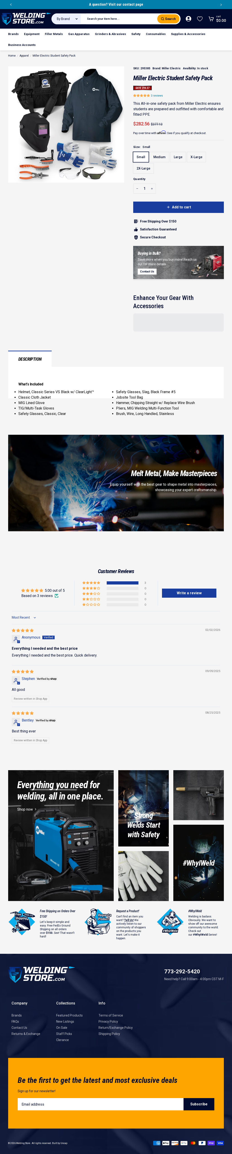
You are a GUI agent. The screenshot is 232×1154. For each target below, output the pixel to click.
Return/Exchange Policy (116, 1027)
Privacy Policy (108, 1021)
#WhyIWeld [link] (198, 862)
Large (178, 157)
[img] (23, 630)
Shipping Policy (109, 1034)
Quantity (139, 179)
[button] (142, 95)
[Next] (221, 4)
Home (12, 55)
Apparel (24, 55)
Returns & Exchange (26, 1034)
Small (141, 157)
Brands (17, 1015)
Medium (159, 157)
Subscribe (199, 1104)
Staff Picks (64, 1034)
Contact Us (19, 1027)
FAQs (15, 1021)
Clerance (62, 1040)
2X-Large (143, 168)
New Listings (65, 1021)
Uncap (63, 1143)
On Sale (61, 1027)
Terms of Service (111, 1015)
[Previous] (11, 4)
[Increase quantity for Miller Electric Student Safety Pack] (152, 188)
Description (29, 359)
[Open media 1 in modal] (66, 124)
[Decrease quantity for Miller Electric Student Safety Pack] (137, 188)
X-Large (196, 157)
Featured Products (69, 1015)
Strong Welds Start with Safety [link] (143, 825)
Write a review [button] (189, 593)
